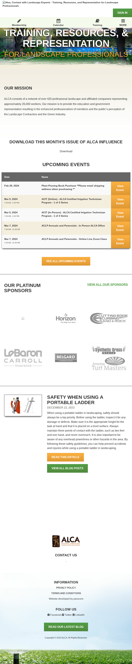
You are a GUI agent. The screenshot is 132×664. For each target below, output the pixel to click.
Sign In (122, 12)
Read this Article (65, 457)
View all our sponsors (107, 284)
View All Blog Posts (67, 468)
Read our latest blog (66, 626)
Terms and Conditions (66, 593)
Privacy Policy (66, 587)
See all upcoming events (66, 261)
